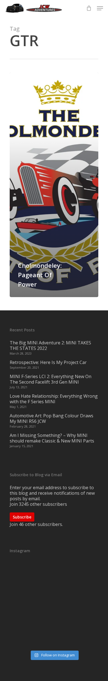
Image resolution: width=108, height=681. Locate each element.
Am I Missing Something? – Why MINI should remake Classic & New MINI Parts (52, 438)
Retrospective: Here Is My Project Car (48, 362)
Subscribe (22, 517)
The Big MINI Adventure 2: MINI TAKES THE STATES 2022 (50, 345)
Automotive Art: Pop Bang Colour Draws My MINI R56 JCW (51, 418)
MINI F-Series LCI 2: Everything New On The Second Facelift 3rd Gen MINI (50, 379)
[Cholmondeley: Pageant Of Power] (54, 184)
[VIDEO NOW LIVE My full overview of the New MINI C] (54, 605)
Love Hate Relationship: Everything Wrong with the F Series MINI (54, 398)
